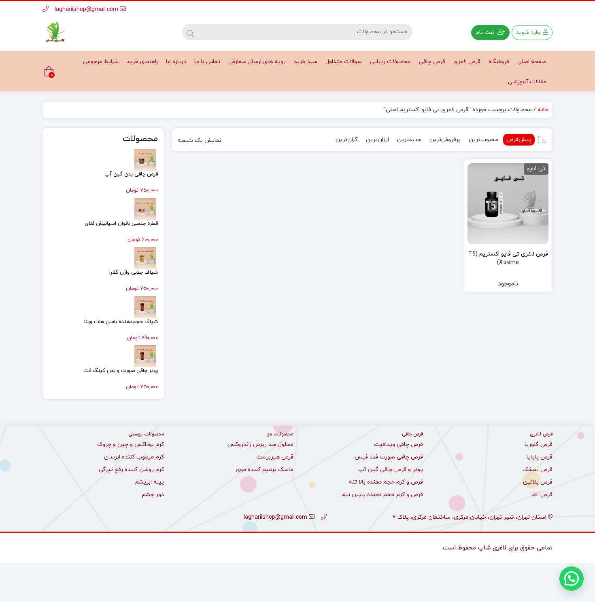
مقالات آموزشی (527, 82)
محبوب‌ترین (483, 140)
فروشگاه (499, 61)
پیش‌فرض (518, 140)
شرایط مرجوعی (101, 61)
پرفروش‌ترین (445, 140)
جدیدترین (409, 140)
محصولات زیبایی (390, 61)
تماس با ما (207, 61)
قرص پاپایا (539, 457)
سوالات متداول (343, 61)
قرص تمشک (537, 469)
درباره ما (176, 61)
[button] (571, 578)
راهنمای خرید (142, 61)
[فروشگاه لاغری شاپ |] (54, 32)
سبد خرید (305, 61)
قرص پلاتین (537, 482)
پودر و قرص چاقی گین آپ (390, 469)
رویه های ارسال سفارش (257, 61)
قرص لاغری (466, 61)
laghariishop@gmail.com (87, 9)
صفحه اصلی (531, 61)
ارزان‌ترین (377, 140)
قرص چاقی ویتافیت (398, 444)
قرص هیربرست (274, 457)
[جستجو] (190, 32)
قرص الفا (541, 494)
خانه (543, 110)
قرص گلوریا (538, 444)
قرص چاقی (432, 61)
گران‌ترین (347, 140)
